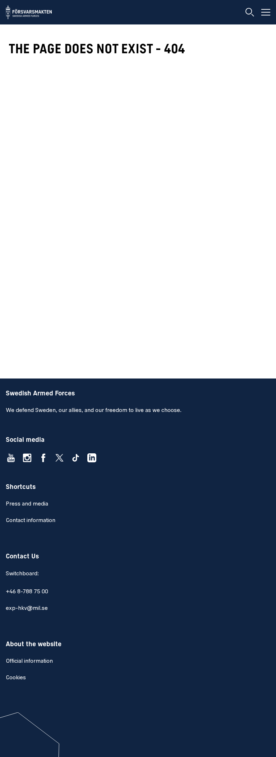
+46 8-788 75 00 (27, 592)
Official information (29, 661)
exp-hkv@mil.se (27, 608)
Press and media (27, 504)
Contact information (30, 520)
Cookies (16, 678)
